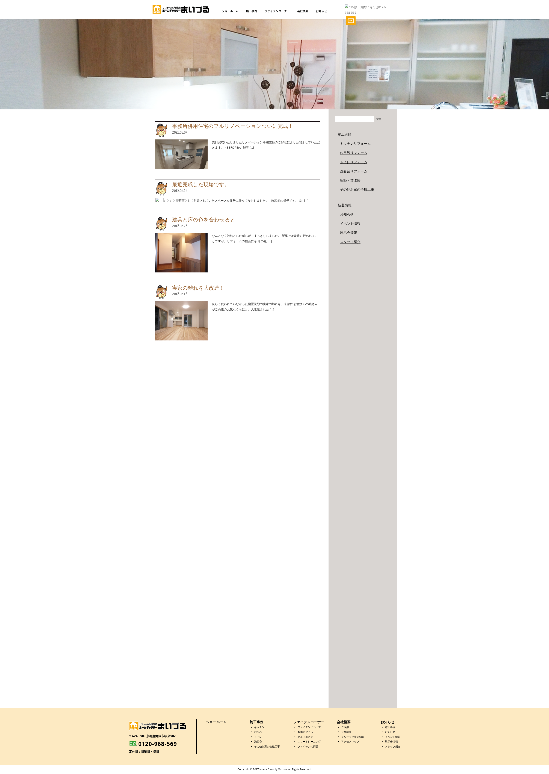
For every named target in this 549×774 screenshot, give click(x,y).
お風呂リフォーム (353, 152)
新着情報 (344, 205)
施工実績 (344, 134)
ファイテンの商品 (308, 746)
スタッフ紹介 (350, 241)
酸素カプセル (305, 732)
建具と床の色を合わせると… (205, 220)
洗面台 (258, 741)
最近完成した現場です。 (201, 184)
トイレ (258, 737)
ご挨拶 (345, 727)
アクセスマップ (350, 741)
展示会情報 (348, 232)
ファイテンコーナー (277, 11)
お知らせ (321, 11)
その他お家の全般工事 (357, 189)
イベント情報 (350, 223)
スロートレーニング (309, 741)
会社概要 (302, 11)
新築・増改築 (350, 180)
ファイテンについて (309, 727)
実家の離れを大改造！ (198, 288)
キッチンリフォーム (355, 143)
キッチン (259, 727)
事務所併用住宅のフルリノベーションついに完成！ (232, 126)
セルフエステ (305, 737)
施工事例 (251, 11)
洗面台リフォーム (353, 171)
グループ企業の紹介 (352, 737)
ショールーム (230, 11)
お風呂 (258, 732)
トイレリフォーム (353, 162)
